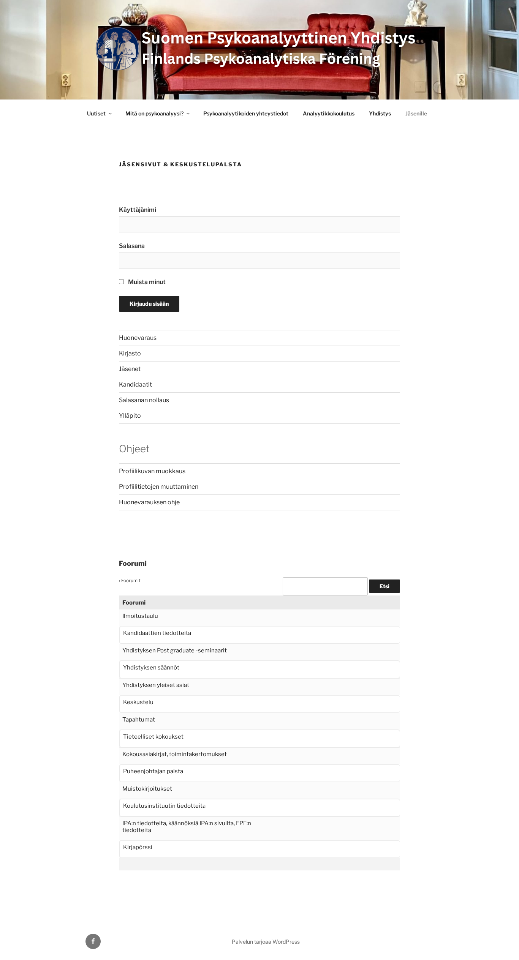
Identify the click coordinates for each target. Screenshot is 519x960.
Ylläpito (130, 415)
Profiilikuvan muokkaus (152, 471)
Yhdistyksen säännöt (151, 667)
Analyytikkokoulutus (328, 113)
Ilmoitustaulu (140, 616)
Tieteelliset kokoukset (153, 736)
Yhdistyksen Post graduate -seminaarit (174, 650)
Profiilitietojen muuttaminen (158, 486)
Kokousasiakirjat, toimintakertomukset (174, 754)
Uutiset (96, 113)
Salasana (132, 245)
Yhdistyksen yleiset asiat (155, 685)
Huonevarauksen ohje (149, 502)
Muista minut (146, 282)
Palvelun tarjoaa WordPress (266, 941)
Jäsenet (130, 369)
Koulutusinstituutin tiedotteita (164, 805)
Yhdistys (380, 113)
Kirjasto (130, 353)
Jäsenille (416, 113)
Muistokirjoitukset (147, 788)
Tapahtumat (138, 719)
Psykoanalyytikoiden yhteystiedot (245, 113)
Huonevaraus (138, 337)
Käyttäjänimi (137, 209)
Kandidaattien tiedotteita (157, 633)
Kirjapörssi (137, 847)
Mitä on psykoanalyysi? (154, 113)
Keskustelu (138, 702)
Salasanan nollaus (144, 400)
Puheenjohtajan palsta (153, 771)
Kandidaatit (135, 384)
